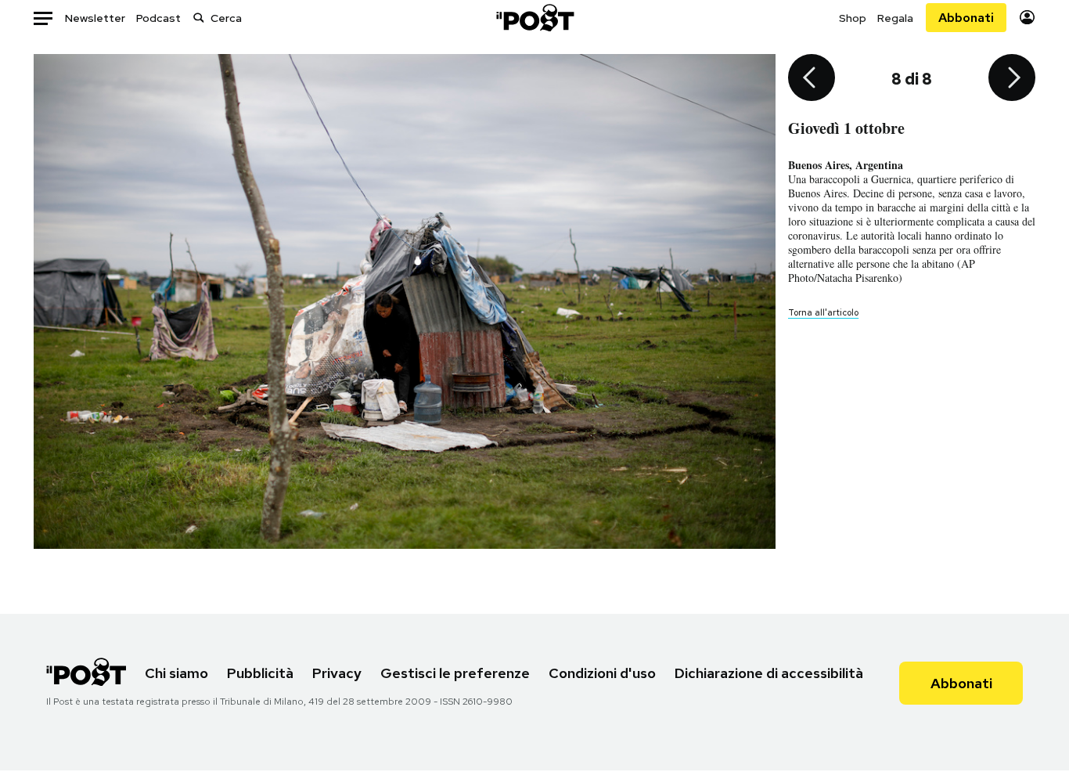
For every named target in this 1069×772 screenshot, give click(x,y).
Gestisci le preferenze (455, 673)
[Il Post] (534, 17)
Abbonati (966, 17)
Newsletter (95, 18)
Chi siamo (176, 673)
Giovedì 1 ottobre (846, 128)
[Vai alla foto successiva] (1011, 79)
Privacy (337, 673)
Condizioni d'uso (602, 673)
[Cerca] (198, 18)
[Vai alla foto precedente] (811, 79)
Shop (852, 18)
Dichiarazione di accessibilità (769, 673)
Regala (895, 18)
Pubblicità (260, 673)
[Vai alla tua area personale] (1027, 17)
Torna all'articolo (823, 312)
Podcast (158, 18)
